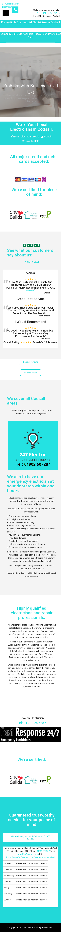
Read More (30, 291)
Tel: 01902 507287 (47, 13)
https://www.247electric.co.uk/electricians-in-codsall (30, 857)
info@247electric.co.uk (28, 854)
